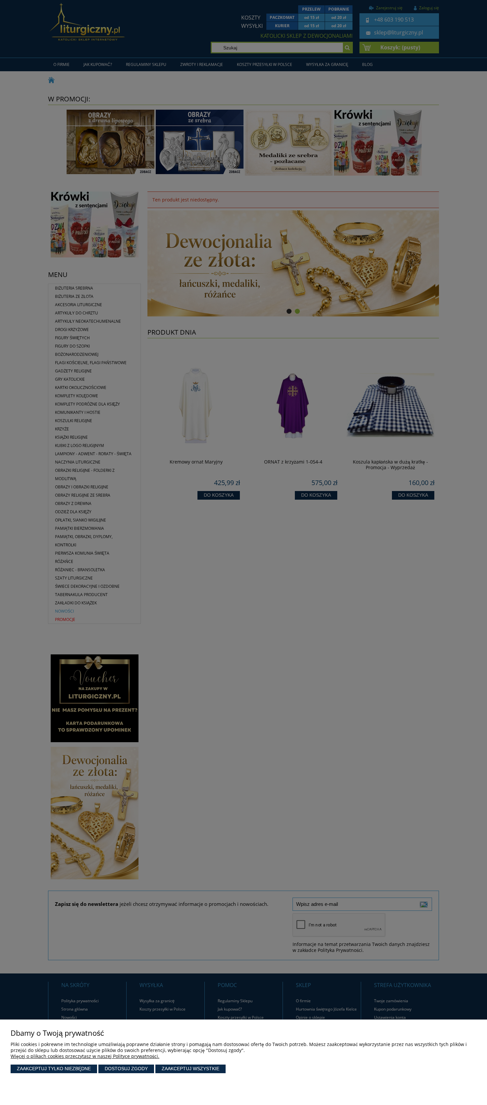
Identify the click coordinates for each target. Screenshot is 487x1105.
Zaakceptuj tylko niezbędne (54, 1068)
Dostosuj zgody (126, 1068)
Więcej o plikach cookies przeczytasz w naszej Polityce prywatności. (85, 1056)
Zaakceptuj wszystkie (190, 1068)
